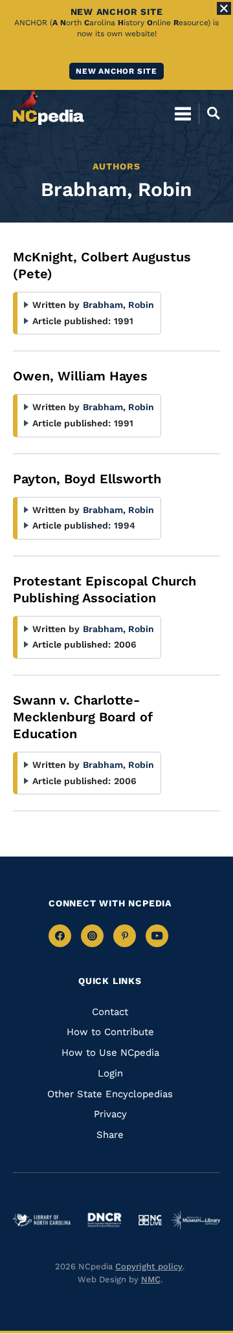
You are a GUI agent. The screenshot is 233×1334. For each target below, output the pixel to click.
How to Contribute (110, 1032)
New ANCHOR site (116, 71)
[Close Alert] (224, 8)
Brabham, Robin (118, 305)
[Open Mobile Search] (209, 113)
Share (110, 1135)
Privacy (110, 1114)
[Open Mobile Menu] (183, 113)
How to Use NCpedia (110, 1052)
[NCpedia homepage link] (48, 107)
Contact (110, 1012)
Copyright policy (149, 1266)
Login (110, 1073)
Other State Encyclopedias (110, 1094)
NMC (151, 1279)
